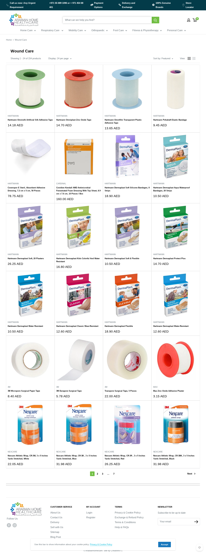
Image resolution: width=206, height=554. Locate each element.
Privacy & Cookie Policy (128, 512)
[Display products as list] (194, 58)
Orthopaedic (98, 30)
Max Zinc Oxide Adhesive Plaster (168, 391)
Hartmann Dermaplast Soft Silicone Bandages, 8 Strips (127, 189)
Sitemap (54, 532)
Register (90, 517)
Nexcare (12, 452)
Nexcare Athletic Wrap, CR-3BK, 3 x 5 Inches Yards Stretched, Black (173, 457)
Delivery (54, 522)
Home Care (26, 30)
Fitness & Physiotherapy (145, 30)
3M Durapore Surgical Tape (69, 391)
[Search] (155, 20)
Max (155, 387)
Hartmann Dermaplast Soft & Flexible (122, 258)
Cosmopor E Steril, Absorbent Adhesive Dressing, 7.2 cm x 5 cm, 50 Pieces (26, 189)
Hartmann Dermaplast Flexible (119, 326)
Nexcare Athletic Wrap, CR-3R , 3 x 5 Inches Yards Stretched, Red (125, 457)
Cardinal (61, 183)
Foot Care (118, 30)
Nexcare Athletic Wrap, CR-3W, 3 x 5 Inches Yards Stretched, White (28, 457)
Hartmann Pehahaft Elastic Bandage (170, 120)
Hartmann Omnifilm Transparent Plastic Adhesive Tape (123, 121)
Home (9, 40)
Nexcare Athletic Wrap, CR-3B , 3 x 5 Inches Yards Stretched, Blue (76, 457)
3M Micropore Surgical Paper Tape (24, 391)
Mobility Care (76, 30)
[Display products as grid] (189, 58)
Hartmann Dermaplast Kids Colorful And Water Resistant (78, 260)
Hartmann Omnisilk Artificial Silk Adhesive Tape (30, 120)
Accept (164, 544)
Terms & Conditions (125, 522)
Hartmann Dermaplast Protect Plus (169, 258)
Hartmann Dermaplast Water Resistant (25, 326)
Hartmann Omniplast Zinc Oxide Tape (73, 120)
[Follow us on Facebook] (9, 525)
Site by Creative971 (113, 550)
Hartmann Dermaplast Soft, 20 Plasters (26, 258)
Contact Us (56, 517)
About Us (55, 512)
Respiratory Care (50, 30)
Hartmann (13, 116)
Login (89, 512)
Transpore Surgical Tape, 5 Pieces (120, 391)
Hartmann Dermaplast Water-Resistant (171, 326)
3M (9, 387)
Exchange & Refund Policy (129, 517)
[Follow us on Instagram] (15, 525)
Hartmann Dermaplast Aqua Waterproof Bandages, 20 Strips (171, 189)
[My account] (188, 20)
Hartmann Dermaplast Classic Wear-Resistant (77, 326)
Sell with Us (56, 527)
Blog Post (55, 537)
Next (189, 473)
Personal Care (175, 30)
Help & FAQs (122, 527)
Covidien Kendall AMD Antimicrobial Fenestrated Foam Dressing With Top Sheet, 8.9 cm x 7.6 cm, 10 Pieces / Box (78, 191)
